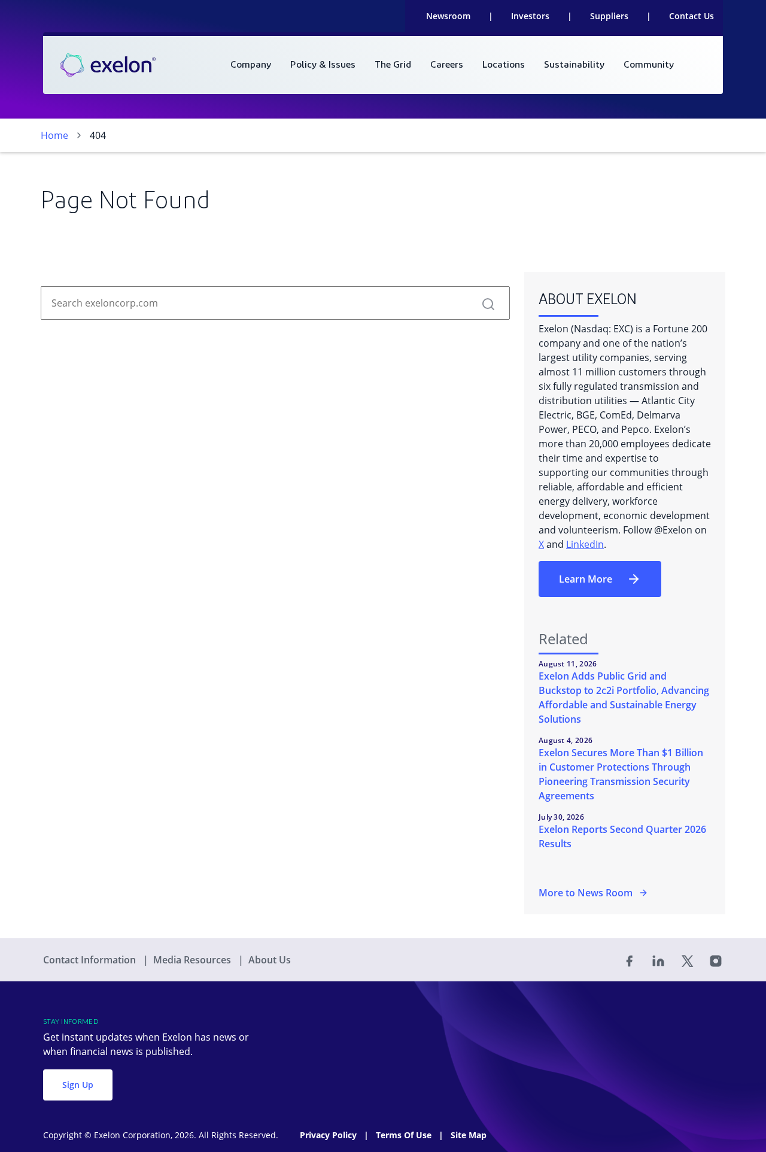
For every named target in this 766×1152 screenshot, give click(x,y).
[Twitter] (687, 960)
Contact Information (90, 959)
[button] (488, 303)
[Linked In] (658, 960)
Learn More (585, 579)
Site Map (469, 1135)
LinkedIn (585, 544)
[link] (107, 65)
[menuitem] (251, 65)
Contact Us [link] (691, 16)
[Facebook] (629, 960)
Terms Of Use (405, 1135)
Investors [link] (530, 16)
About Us (269, 959)
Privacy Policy (329, 1135)
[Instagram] (716, 960)
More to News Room (586, 892)
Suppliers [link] (609, 16)
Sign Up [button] (77, 1084)
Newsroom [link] (448, 16)
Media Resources (193, 959)
